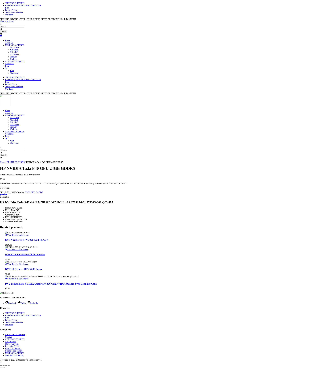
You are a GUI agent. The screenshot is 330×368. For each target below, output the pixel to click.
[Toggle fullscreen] (4, 365)
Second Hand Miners (13, 351)
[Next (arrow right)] (4, 367)
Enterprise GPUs (12, 346)
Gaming (8, 337)
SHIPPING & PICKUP (15, 77)
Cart (12, 71)
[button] (23, 235)
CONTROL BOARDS (14, 61)
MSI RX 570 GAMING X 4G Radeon (25, 254)
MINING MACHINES (14, 45)
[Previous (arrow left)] (1, 367)
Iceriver (13, 57)
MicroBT (14, 52)
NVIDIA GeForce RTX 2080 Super (23, 269)
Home (7, 40)
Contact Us (9, 64)
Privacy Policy (11, 10)
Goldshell (14, 50)
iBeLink (13, 59)
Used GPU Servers (13, 348)
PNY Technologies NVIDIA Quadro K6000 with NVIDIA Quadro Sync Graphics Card (51, 283)
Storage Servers (11, 344)
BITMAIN (14, 47)
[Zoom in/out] (1, 365)
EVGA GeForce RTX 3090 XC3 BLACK (26, 240)
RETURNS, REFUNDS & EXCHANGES (23, 80)
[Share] (6, 365)
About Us (9, 43)
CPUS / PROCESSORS (15, 335)
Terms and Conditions (14, 12)
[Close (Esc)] (9, 365)
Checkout (14, 73)
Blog (7, 66)
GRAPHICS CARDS (16, 162)
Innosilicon (14, 54)
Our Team (9, 15)
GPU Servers (10, 341)
